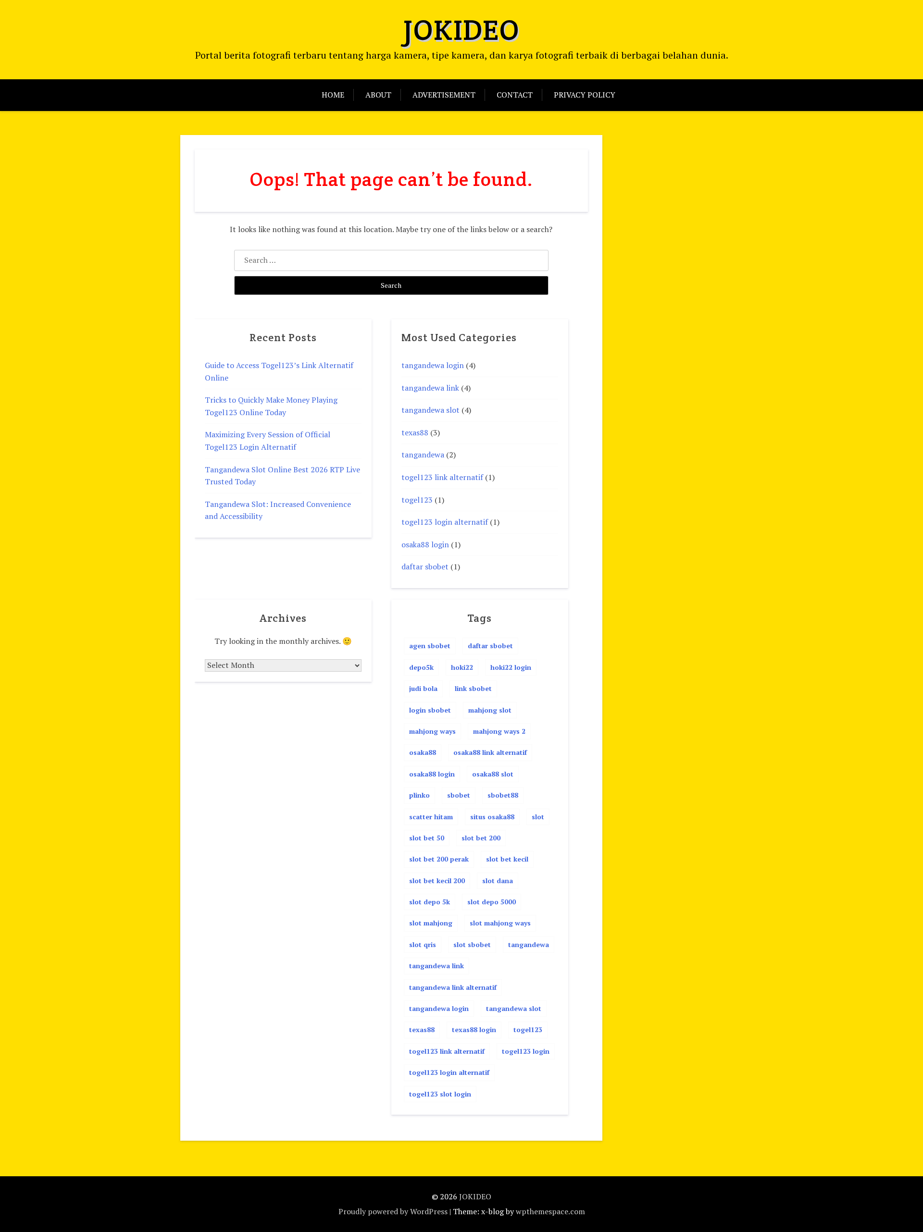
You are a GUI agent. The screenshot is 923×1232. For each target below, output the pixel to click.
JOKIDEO (461, 30)
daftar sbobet (425, 566)
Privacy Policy (584, 94)
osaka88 (422, 752)
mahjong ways (432, 731)
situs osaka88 (492, 816)
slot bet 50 (426, 837)
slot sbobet (472, 944)
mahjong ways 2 (499, 731)
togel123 (417, 499)
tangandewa (422, 454)
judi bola (423, 688)
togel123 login (525, 1051)
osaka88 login (425, 544)
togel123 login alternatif (444, 522)
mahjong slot (489, 710)
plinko (419, 795)
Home (333, 94)
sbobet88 (502, 795)
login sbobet (430, 710)
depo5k (421, 667)
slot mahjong (430, 922)
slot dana (497, 880)
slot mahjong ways (500, 922)
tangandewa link (430, 387)
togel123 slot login (440, 1093)
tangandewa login (432, 365)
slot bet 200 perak (439, 858)
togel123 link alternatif (442, 477)
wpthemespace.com (550, 1211)
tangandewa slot (430, 410)
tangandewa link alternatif (453, 987)
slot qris (422, 944)
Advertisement (443, 94)
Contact (515, 94)
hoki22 (462, 667)
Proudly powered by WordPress (393, 1211)
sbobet (458, 795)
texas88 (414, 432)
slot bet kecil (507, 858)
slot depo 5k (429, 901)
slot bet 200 (481, 837)
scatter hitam (431, 816)
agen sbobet (429, 645)
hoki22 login (510, 667)
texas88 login (474, 1029)
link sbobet (473, 688)
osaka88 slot (492, 773)
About (378, 94)
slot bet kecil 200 (437, 880)
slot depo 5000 (491, 901)
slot (538, 816)
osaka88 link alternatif (490, 752)
